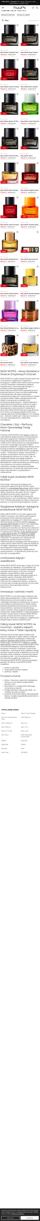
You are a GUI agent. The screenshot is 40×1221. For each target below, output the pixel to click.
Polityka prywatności (17, 1214)
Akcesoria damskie (8, 15)
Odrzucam (10, 1218)
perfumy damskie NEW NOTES (18, 523)
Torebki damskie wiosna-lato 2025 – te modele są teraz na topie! (20, 691)
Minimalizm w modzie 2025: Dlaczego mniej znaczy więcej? (20, 687)
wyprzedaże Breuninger (19, 488)
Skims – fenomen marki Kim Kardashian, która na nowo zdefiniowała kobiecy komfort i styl (21, 682)
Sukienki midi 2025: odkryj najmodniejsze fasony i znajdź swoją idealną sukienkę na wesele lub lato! (21, 696)
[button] (19, 2)
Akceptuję (30, 1218)
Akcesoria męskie (23, 15)
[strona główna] (19, 8)
